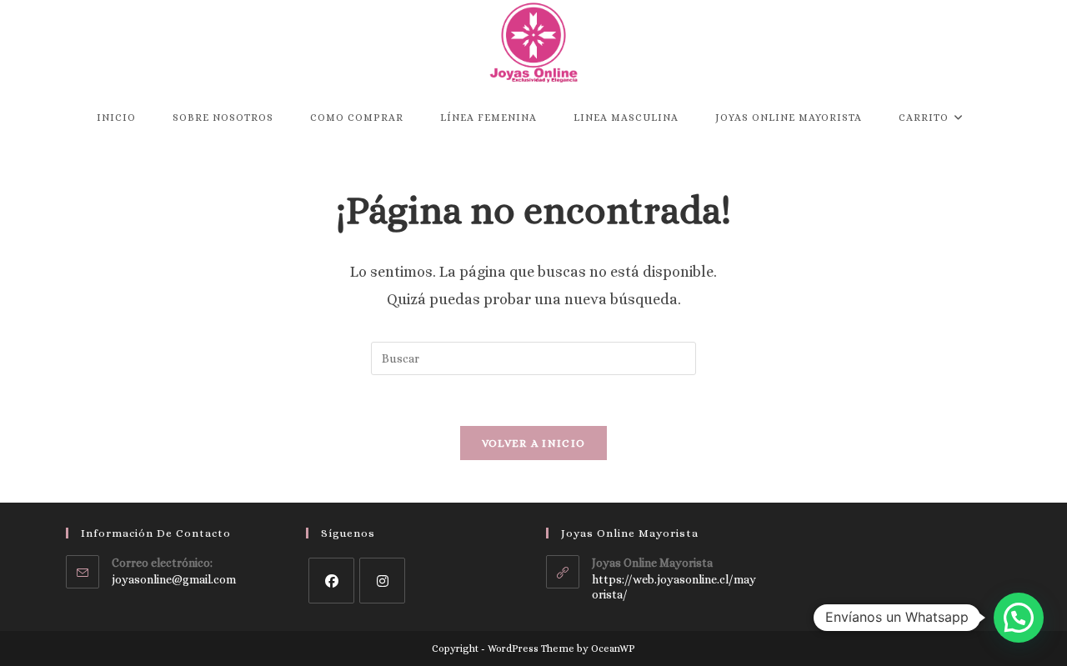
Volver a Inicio (534, 443)
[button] (1019, 618)
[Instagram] (382, 580)
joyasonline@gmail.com (174, 579)
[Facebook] (331, 580)
